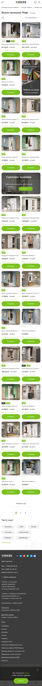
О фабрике (5, 626)
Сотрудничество (7, 642)
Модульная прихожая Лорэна (11, 44)
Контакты (5, 660)
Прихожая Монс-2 (7, 481)
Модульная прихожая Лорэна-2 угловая (15, 218)
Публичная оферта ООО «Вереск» (13, 648)
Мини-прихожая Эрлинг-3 (10, 119)
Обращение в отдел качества (11, 654)
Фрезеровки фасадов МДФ (10, 657)
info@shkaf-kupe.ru (12, 572)
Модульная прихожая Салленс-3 (12, 255)
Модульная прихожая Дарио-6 (32, 218)
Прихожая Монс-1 (7, 82)
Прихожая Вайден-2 (28, 406)
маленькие (8, 527)
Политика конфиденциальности (12, 645)
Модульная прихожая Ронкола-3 (12, 368)
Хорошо (21, 681)
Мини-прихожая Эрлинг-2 (10, 331)
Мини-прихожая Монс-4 (9, 406)
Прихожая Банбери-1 (29, 481)
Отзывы (4, 629)
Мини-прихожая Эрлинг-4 (10, 293)
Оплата (4, 635)
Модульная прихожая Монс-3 (31, 157)
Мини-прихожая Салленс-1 (31, 293)
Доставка (5, 632)
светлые (33, 527)
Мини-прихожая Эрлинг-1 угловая (13, 157)
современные (23, 538)
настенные (8, 532)
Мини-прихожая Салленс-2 (10, 444)
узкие (21, 527)
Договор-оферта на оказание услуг (13, 651)
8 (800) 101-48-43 (10, 569)
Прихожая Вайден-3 (28, 255)
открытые (8, 538)
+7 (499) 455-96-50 (11, 566)
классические (23, 532)
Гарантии (4, 638)
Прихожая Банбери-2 (29, 331)
